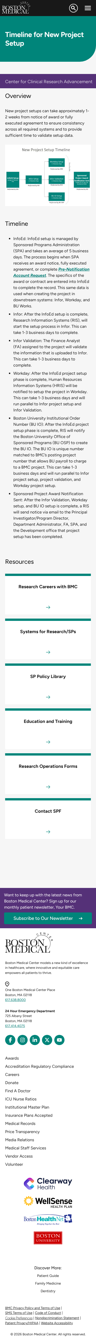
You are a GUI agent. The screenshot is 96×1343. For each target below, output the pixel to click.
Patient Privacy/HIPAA (21, 1323)
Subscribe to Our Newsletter (43, 918)
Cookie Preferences (19, 1318)
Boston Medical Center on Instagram (22, 1040)
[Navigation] (88, 8)
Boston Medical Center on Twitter (47, 1040)
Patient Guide (48, 1276)
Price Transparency (22, 1131)
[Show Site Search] (73, 8)
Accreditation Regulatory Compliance (39, 1066)
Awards (12, 1058)
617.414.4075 (15, 1026)
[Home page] (29, 952)
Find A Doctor (17, 1090)
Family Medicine (48, 1283)
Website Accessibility (57, 1323)
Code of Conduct (48, 1313)
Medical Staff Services (25, 1148)
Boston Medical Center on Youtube (59, 1040)
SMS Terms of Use (18, 1313)
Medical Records (20, 1123)
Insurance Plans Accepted (28, 1115)
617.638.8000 (15, 1000)
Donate (11, 1082)
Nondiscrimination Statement (57, 1318)
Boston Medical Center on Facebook (10, 1040)
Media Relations (19, 1139)
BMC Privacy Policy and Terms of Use (32, 1308)
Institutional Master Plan (27, 1107)
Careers (12, 1074)
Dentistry (48, 1291)
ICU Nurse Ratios (21, 1099)
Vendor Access (19, 1156)
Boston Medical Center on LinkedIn (35, 1040)
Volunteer (14, 1164)
